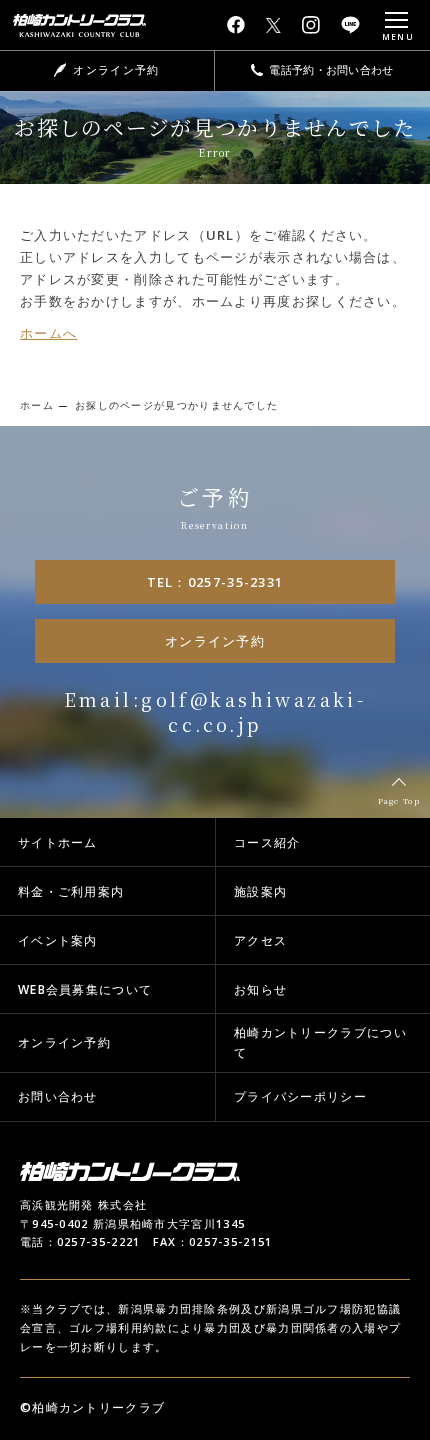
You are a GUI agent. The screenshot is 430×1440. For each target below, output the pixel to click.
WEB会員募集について (85, 989)
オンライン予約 (215, 641)
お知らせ (260, 989)
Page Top (399, 800)
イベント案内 (58, 940)
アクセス (260, 940)
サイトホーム (58, 842)
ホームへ (48, 333)
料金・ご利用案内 (71, 891)
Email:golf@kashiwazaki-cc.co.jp (215, 711)
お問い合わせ (58, 1096)
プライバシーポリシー (300, 1096)
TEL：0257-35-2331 (215, 582)
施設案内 (260, 891)
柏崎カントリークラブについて (320, 1042)
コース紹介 (267, 842)
